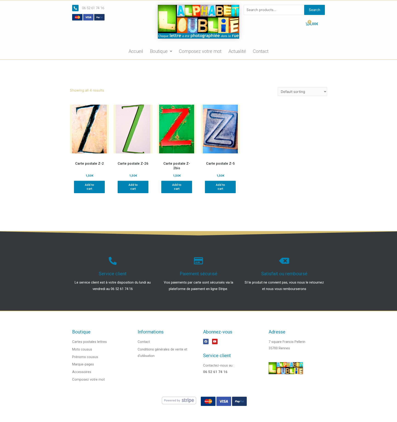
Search (314, 10)
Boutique (159, 51)
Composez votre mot (200, 51)
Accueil (135, 51)
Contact (261, 51)
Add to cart (89, 186)
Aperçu (89, 155)
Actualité (237, 51)
